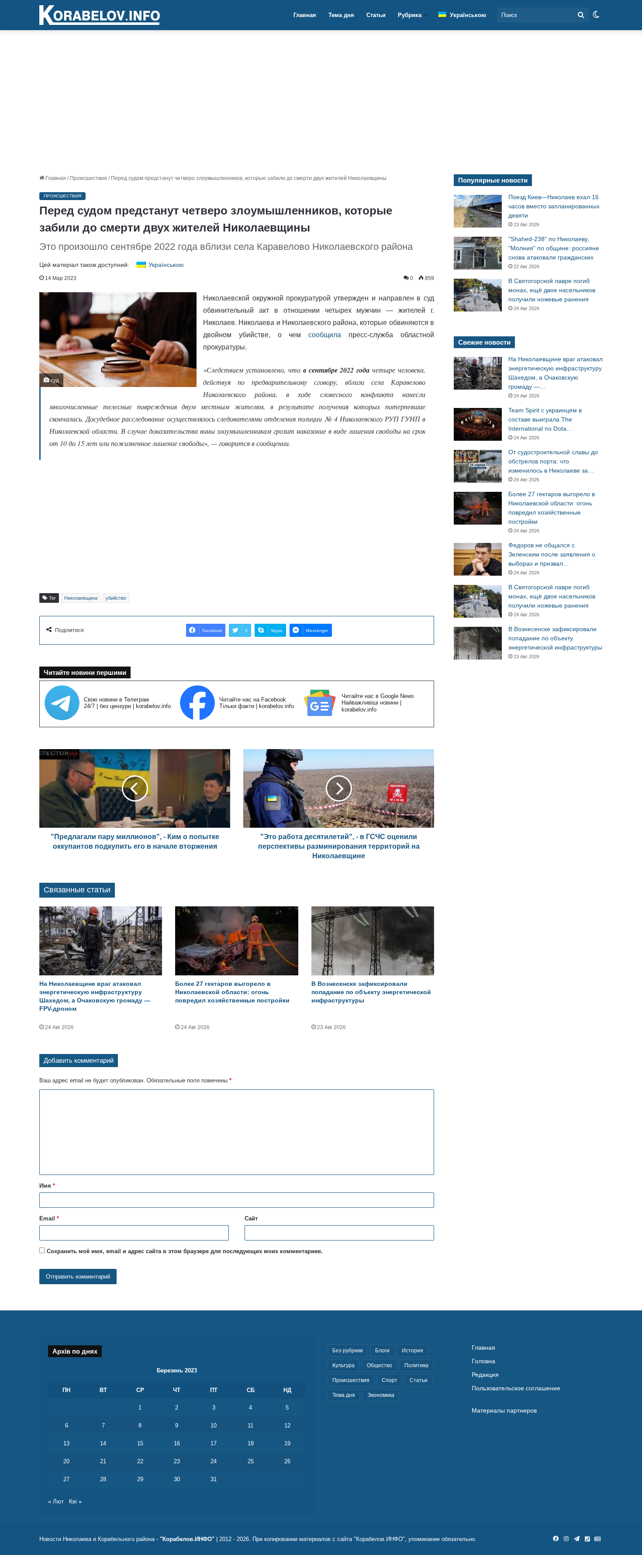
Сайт (251, 1218)
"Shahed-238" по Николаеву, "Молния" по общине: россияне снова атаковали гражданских (553, 248)
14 (103, 1443)
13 (66, 1443)
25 (251, 1461)
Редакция (485, 1375)
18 (251, 1443)
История (412, 1351)
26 (287, 1461)
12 (287, 1425)
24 (214, 1461)
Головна (483, 1361)
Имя (47, 1185)
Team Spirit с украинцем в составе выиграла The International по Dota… (545, 419)
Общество (379, 1365)
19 (287, 1443)
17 (214, 1443)
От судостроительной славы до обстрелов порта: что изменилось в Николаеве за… (553, 461)
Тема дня (341, 15)
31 (214, 1479)
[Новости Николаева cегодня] (99, 15)
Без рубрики (347, 1351)
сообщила (324, 335)
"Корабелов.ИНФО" (187, 1539)
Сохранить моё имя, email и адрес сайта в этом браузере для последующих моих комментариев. (185, 1251)
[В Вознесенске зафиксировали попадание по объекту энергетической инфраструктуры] (372, 941)
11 (250, 1425)
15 (140, 1443)
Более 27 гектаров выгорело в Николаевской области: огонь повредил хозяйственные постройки (232, 992)
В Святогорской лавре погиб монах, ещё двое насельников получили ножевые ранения (551, 290)
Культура (343, 1365)
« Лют (56, 1501)
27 (66, 1479)
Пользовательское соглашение (516, 1388)
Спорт (389, 1380)
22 (140, 1461)
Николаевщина (80, 598)
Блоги (382, 1351)
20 (66, 1461)
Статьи (376, 15)
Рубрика (409, 15)
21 (103, 1461)
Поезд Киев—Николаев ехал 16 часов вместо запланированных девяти (554, 206)
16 (177, 1443)
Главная (304, 15)
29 (140, 1479)
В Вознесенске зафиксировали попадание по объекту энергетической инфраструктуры (371, 992)
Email (49, 1218)
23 (177, 1461)
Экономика (380, 1395)
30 (177, 1479)
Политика (416, 1365)
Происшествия (88, 178)
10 (214, 1425)
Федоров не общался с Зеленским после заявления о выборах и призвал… (551, 554)
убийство (116, 598)
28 (103, 1479)
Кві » (75, 1501)
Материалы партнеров (504, 1410)
